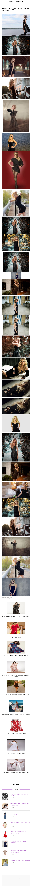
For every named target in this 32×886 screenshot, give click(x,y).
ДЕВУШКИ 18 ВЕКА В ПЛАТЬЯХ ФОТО (20, 860)
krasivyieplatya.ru (16, 2)
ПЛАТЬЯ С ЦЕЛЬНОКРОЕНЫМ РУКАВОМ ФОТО (18, 851)
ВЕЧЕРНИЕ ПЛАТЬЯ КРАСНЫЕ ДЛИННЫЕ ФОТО (19, 832)
